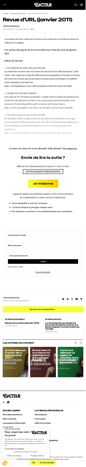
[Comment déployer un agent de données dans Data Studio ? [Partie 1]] (70, 362)
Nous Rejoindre (43, 272)
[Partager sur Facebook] (76, 299)
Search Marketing (18, 13)
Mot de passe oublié (15, 267)
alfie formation (43, 423)
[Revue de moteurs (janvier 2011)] (23, 325)
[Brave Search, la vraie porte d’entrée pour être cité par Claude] (43, 362)
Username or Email (17, 235)
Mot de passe (14, 245)
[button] (4, 5)
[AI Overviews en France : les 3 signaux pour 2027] (15, 362)
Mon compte (9, 419)
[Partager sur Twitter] (72, 299)
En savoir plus (47, 462)
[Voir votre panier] (81, 5)
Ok (33, 462)
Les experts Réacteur (14, 423)
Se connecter (70, 148)
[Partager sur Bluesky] (67, 299)
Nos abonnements (12, 414)
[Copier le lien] (81, 299)
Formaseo (40, 419)
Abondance (41, 414)
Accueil (5, 13)
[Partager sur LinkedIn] (63, 299)
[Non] (83, 460)
